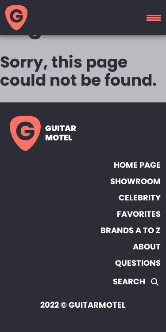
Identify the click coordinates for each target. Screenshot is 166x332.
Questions (138, 262)
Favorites (139, 213)
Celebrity (140, 197)
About (147, 246)
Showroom (135, 181)
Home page (137, 164)
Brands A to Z (130, 230)
